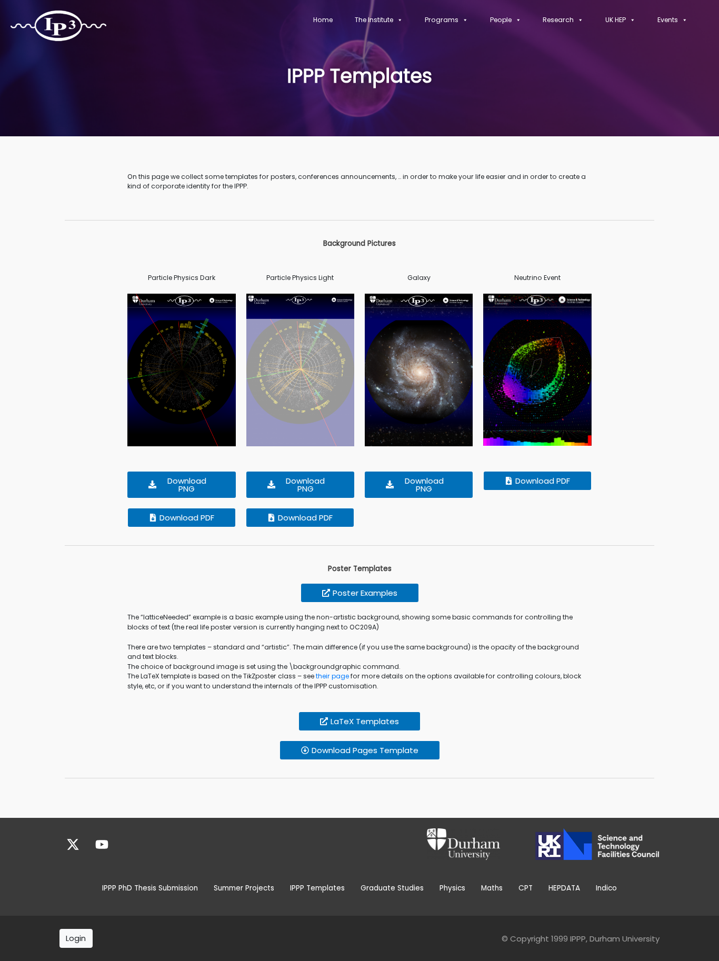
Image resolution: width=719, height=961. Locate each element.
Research (558, 19)
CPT (525, 888)
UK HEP (615, 19)
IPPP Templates (317, 888)
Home (323, 19)
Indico (606, 888)
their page (332, 676)
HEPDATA (564, 888)
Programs (441, 19)
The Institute (374, 19)
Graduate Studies (392, 888)
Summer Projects (244, 888)
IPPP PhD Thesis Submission (150, 888)
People (501, 19)
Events (667, 19)
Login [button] (76, 938)
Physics (452, 888)
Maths (492, 888)
